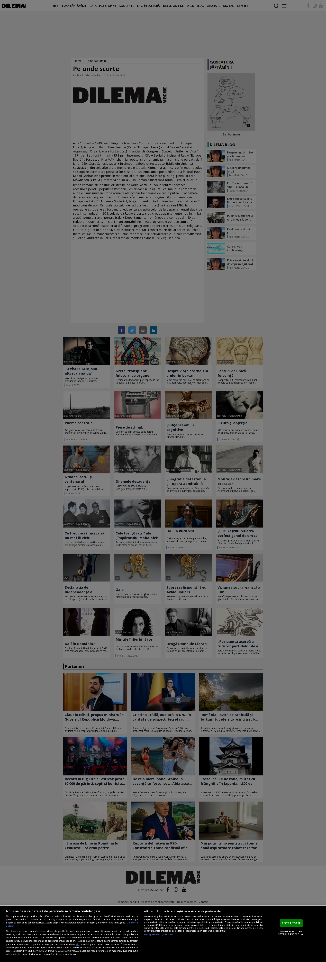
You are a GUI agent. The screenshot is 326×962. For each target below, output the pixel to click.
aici (77, 944)
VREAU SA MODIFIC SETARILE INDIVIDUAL (291, 933)
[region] (163, 933)
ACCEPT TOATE (291, 923)
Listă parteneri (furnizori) (158, 934)
